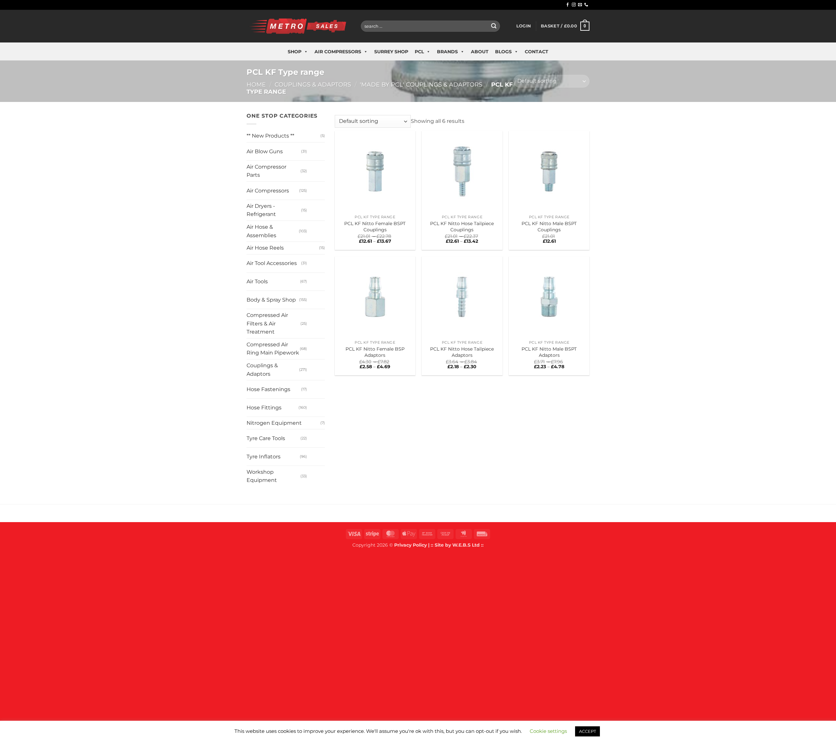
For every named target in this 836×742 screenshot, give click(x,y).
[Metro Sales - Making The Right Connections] (299, 26)
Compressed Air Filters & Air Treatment (267, 323)
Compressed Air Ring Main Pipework (273, 348)
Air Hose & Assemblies (261, 231)
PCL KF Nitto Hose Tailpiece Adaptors (462, 352)
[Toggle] (313, 148)
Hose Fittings (264, 407)
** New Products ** (270, 136)
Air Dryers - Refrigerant (261, 210)
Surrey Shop (391, 52)
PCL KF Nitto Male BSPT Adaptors (549, 352)
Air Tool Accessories (272, 263)
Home (256, 84)
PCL (419, 52)
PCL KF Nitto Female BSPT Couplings (375, 227)
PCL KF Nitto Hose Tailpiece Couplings (462, 227)
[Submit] (493, 26)
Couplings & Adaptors (313, 84)
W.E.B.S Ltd (466, 545)
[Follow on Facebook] (568, 5)
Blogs (503, 52)
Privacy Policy (410, 545)
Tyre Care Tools (266, 438)
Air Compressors (337, 52)
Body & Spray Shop (271, 300)
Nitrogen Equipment (274, 423)
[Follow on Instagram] (574, 5)
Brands (447, 52)
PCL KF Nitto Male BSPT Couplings (549, 227)
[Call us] (586, 5)
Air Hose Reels (265, 248)
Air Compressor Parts (266, 171)
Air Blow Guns (265, 151)
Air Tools (257, 281)
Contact (536, 52)
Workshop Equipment (262, 476)
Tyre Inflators (264, 456)
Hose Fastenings (268, 389)
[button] (523, 26)
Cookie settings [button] (548, 731)
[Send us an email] (580, 5)
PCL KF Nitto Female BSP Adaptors (375, 352)
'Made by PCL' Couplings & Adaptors (421, 84)
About (480, 52)
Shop (294, 52)
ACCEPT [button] (587, 731)
